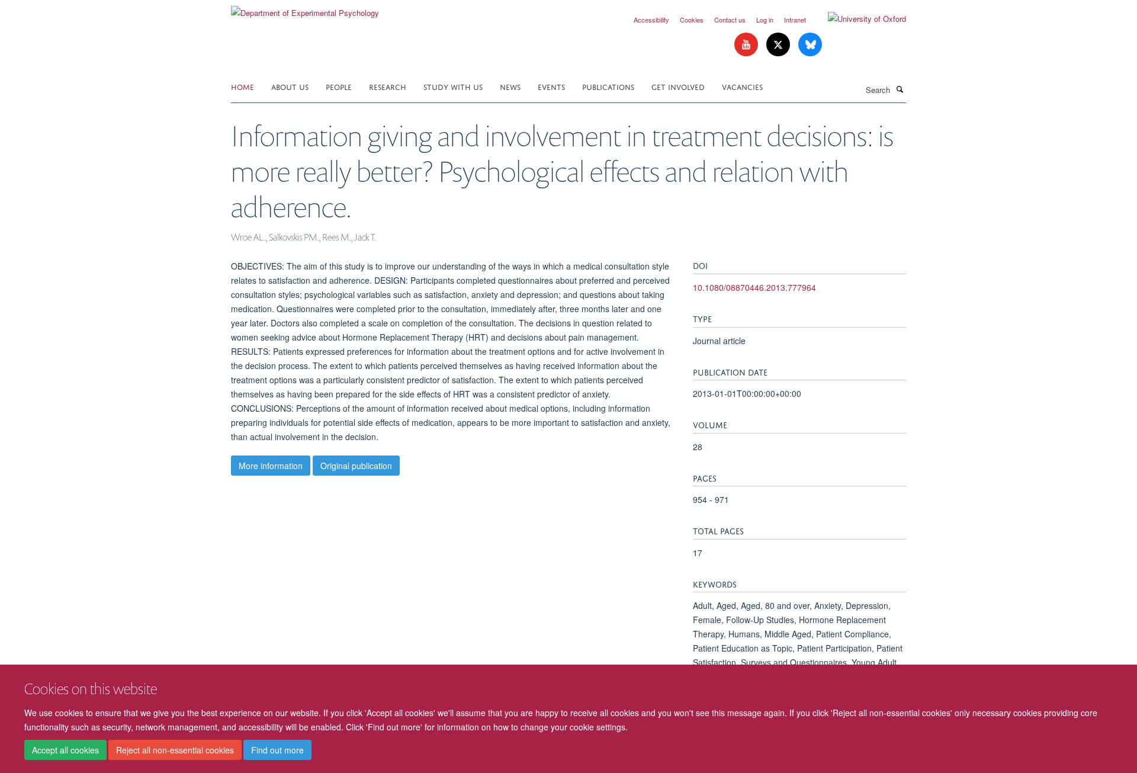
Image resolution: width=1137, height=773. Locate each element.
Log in (764, 19)
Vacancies (742, 86)
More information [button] (271, 466)
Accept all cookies (65, 750)
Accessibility (651, 19)
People (339, 86)
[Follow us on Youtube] (747, 44)
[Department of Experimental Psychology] (305, 8)
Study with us (453, 86)
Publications (608, 86)
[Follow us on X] (779, 44)
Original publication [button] (356, 466)
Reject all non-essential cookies (175, 750)
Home (242, 86)
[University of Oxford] (858, 19)
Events (551, 86)
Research (387, 86)
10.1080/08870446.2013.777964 (754, 287)
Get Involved (678, 86)
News (510, 86)
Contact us (730, 19)
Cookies (692, 19)
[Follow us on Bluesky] (810, 44)
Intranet (795, 19)
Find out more (277, 750)
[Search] (899, 88)
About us (290, 86)
